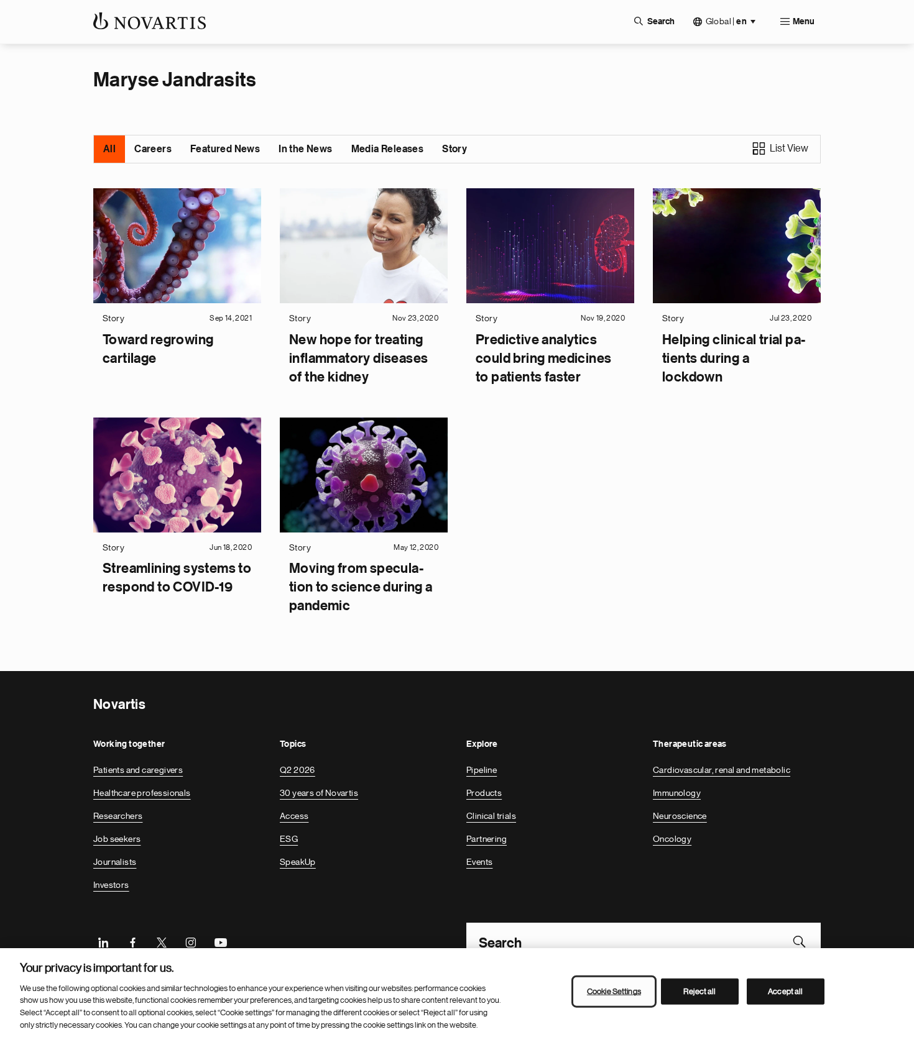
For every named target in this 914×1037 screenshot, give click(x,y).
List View (789, 148)
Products (484, 792)
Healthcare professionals (142, 792)
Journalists (114, 861)
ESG (289, 838)
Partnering (486, 838)
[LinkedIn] (103, 941)
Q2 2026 (297, 769)
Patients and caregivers (138, 769)
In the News (305, 149)
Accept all (785, 991)
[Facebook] (132, 941)
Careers (153, 149)
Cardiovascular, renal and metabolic (721, 769)
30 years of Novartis (319, 792)
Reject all (699, 991)
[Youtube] (220, 941)
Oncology (672, 838)
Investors (111, 884)
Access (294, 815)
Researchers (117, 815)
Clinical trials (491, 815)
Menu (804, 21)
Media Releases (387, 149)
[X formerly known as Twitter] (162, 941)
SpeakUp (298, 861)
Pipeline (481, 769)
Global (726, 21)
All (109, 149)
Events (479, 861)
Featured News (225, 149)
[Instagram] (191, 941)
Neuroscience (680, 815)
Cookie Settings (614, 991)
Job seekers (117, 838)
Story (454, 149)
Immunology (677, 792)
